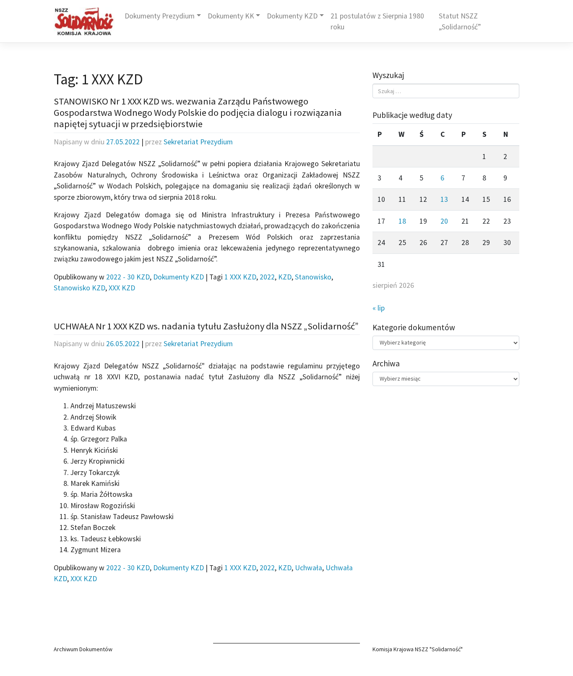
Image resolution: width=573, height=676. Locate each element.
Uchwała (308, 567)
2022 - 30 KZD (128, 277)
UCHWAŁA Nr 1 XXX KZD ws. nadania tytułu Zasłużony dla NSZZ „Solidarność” (206, 326)
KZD (285, 277)
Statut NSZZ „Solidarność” (460, 21)
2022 (267, 277)
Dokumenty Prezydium (160, 16)
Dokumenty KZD (292, 16)
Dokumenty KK (231, 16)
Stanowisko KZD (79, 287)
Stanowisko (313, 277)
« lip (378, 308)
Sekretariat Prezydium (198, 141)
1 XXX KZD (240, 277)
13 (444, 199)
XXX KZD (122, 287)
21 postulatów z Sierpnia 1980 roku (377, 21)
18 (402, 221)
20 (444, 221)
